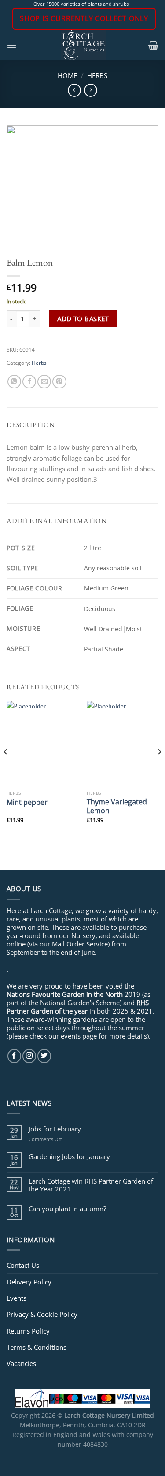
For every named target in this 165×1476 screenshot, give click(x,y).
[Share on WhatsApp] (14, 381)
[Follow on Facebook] (14, 1056)
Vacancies (21, 1363)
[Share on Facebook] (29, 381)
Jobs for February (55, 1129)
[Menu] (12, 45)
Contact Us (23, 1265)
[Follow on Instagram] (29, 1056)
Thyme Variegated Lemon (117, 806)
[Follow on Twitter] (44, 1056)
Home (67, 75)
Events (16, 1298)
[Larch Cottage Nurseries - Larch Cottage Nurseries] (84, 45)
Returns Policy (28, 1331)
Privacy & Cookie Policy (42, 1314)
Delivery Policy (29, 1281)
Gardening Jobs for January (69, 1156)
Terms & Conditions (36, 1347)
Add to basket (83, 318)
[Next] (158, 769)
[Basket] (153, 45)
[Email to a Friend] (44, 381)
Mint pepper (27, 802)
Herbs (97, 75)
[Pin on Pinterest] (59, 381)
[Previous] (6, 769)
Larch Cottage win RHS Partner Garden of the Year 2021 (91, 1185)
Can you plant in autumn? (67, 1209)
